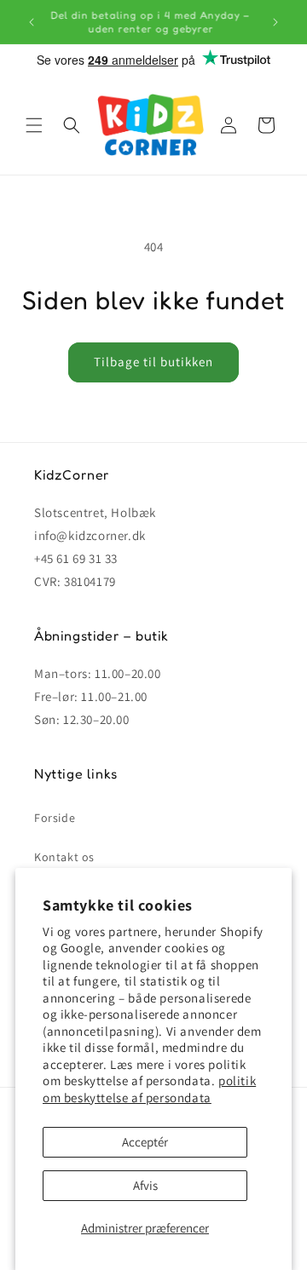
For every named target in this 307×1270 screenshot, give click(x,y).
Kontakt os (64, 857)
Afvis (145, 1185)
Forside (54, 817)
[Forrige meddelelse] (31, 22)
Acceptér (145, 1142)
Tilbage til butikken (153, 361)
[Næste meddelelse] (275, 22)
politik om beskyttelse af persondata (149, 1089)
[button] (34, 125)
